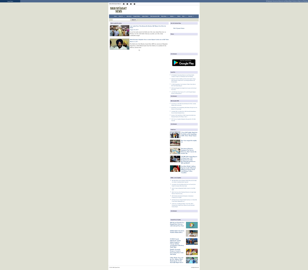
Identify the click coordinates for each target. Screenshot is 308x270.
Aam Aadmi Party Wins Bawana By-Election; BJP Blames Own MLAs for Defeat (148, 26)
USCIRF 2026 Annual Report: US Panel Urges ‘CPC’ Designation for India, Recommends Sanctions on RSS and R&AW (189, 160)
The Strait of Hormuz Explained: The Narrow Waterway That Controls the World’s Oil (188, 151)
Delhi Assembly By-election (116, 23)
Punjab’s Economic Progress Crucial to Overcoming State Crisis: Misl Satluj (177, 251)
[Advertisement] (169, 9)
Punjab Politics (136, 16)
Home (115, 16)
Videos (178, 16)
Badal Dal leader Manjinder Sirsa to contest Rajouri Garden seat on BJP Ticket (149, 39)
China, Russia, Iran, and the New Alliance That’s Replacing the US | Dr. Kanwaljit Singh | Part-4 (176, 260)
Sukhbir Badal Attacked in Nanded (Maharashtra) (177, 231)
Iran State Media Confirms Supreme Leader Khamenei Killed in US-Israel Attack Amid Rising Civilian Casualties (188, 169)
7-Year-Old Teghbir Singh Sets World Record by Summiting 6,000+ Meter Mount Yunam (189, 134)
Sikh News (129, 16)
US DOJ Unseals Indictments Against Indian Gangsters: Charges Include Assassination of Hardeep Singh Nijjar (177, 243)
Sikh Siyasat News (178, 28)
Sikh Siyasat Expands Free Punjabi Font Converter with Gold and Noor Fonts (177, 224)
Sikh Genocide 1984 (154, 16)
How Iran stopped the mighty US (189, 141)
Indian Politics (145, 16)
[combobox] (121, 20)
